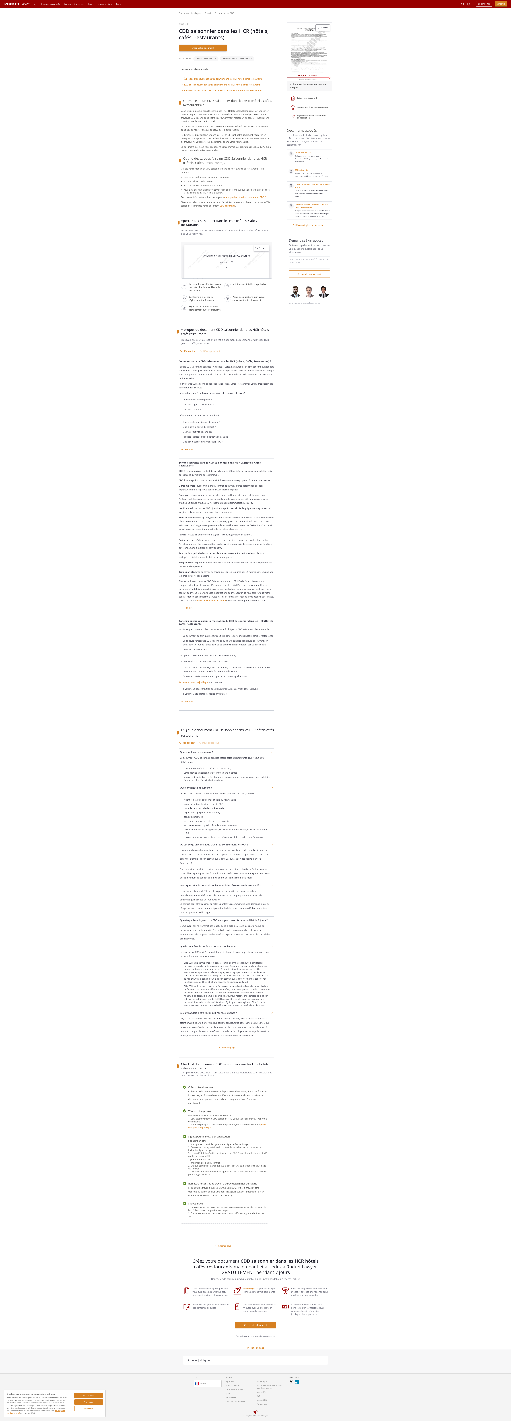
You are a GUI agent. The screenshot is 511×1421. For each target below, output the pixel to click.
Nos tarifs (261, 1392)
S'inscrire (501, 4)
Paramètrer (88, 1408)
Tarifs (118, 4)
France (203, 1383)
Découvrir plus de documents (310, 225)
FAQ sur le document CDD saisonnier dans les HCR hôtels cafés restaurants (222, 84)
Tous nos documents (235, 1389)
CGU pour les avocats (235, 1401)
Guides (91, 4)
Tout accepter (88, 1395)
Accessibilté (262, 1400)
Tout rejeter (89, 1402)
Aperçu (324, 27)
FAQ (258, 1396)
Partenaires (231, 1397)
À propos (230, 1381)
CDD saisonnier (227, 205)
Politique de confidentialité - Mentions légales (270, 1386)
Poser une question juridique (211, 600)
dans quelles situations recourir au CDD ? (245, 197)
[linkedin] (297, 1382)
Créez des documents (50, 4)
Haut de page (228, 1047)
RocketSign (262, 1381)
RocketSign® (249, 1288)
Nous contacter (233, 1385)
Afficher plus (224, 1245)
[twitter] (291, 1382)
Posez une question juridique (193, 682)
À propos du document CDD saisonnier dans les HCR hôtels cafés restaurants (223, 78)
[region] (54, 1403)
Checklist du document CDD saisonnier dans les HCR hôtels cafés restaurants (223, 90)
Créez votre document (202, 47)
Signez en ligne (105, 4)
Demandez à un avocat (74, 4)
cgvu (228, 1393)
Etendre (263, 248)
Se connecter (484, 4)
